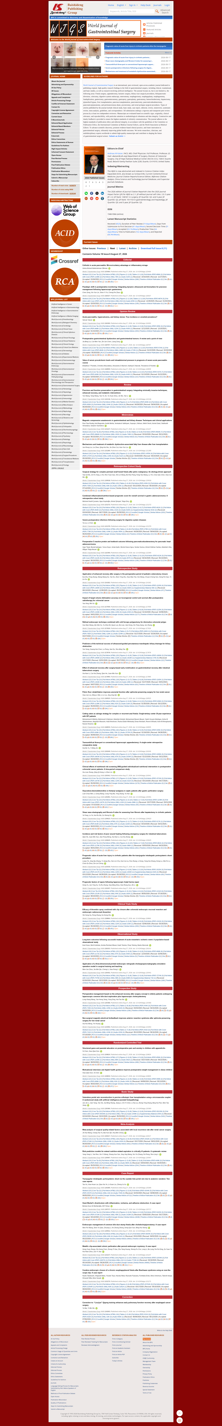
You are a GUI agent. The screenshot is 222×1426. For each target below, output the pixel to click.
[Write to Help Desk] (180, 1420)
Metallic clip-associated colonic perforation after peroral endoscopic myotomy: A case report (119, 1246)
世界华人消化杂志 (58, 468)
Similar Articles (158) (123, 1010)
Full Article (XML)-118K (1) (103, 634)
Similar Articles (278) (131, 826)
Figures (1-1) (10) (126, 348)
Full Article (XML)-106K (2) (112, 558)
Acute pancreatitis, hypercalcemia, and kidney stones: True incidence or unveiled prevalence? (119, 317)
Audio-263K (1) (127, 894)
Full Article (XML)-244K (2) (103, 404)
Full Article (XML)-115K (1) (112, 872)
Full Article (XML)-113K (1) (111, 329)
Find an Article (117, 1351)
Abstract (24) (86, 299)
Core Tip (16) (97, 701)
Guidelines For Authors (60, 145)
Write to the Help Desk (164, 1330)
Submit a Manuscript (60, 178)
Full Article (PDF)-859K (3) (153, 1057)
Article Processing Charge (61, 100)
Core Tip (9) (96, 1160)
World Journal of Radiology (61, 439)
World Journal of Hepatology (61, 392)
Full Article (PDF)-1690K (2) (154, 655)
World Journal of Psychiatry (61, 436)
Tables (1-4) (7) (138, 507)
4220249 (73, 193)
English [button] (120, 5)
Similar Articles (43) (123, 407)
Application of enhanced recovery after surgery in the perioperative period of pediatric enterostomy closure (125, 574)
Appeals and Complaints (61, 97)
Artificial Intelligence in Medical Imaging (65, 316)
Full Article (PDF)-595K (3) (153, 326)
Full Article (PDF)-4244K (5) (142, 1191)
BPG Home (146, 1349)
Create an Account (57, 1361)
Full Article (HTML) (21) (111, 821)
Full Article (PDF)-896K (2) (153, 274)
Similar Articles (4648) (124, 1289)
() (170, 279)
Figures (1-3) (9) (125, 730)
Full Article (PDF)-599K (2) (153, 1079)
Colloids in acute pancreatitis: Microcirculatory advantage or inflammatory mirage (115, 265)
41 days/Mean (139, 226)
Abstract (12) (86, 274)
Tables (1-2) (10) (138, 372)
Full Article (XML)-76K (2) (117, 1114)
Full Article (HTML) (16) (111, 348)
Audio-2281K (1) (120, 1287)
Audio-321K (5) (128, 781)
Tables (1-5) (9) (138, 730)
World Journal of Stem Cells (61, 449)
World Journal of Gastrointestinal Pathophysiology (63, 375)
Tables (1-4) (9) (138, 821)
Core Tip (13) (97, 348)
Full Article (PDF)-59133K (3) (154, 1111)
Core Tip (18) (97, 1234)
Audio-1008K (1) (133, 1114)
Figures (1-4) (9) (125, 655)
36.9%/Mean (113, 234)
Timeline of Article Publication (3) (142, 488)
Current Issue (57, 116)
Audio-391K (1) (127, 1060)
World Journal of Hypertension (62, 395)
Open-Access (56, 155)
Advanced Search (165, 11)
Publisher (146, 1380)
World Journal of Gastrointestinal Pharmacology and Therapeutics (63, 381)
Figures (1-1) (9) (125, 274)
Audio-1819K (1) (128, 658)
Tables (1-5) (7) (125, 631)
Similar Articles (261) (131, 848)
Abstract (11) (86, 631)
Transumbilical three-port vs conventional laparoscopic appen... (129, 64)
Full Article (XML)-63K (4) (104, 1236)
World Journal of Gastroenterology (63, 360)
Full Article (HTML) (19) (111, 680)
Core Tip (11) (97, 274)
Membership (147, 1364)
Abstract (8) (86, 891)
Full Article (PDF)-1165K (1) (153, 680)
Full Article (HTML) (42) (111, 730)
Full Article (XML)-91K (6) (116, 301)
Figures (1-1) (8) (125, 326)
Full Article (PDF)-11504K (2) (154, 1258)
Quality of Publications (58, 1403)
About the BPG (148, 1342)
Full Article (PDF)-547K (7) (154, 372)
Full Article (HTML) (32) (110, 432)
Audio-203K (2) (128, 612)
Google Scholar (117, 279)
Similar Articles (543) (157, 1116)
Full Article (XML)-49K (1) (112, 1215)
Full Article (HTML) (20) (111, 483)
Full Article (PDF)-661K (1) (153, 507)
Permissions (56, 162)
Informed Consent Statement (63, 152)
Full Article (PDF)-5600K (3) (143, 1234)
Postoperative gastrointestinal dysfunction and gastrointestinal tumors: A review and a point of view (122, 339)
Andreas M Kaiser (115, 153)
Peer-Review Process (59, 158)
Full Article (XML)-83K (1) (111, 1163)
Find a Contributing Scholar (121, 1342)
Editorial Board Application (62, 123)
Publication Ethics (58, 168)
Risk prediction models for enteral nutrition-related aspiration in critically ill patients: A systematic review (124, 1151)
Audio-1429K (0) (127, 1215)
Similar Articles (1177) (132, 614)
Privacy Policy (147, 1374)
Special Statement (149, 1390)
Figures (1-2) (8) (125, 778)
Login (167, 5)
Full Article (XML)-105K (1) (103, 1008)
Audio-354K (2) (127, 954)
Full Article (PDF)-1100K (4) (153, 585)
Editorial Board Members (61, 126)
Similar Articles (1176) (132, 783)
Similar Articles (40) (123, 1319)
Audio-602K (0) (119, 1008)
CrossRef (108, 279)
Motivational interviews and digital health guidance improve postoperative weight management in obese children (127, 1070)
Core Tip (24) (97, 299)
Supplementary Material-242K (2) (146, 872)
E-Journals (55, 136)
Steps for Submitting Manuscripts (64, 174)
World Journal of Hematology (61, 389)
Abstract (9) (86, 1258)
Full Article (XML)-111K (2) (112, 682)
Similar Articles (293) (131, 926)
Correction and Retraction (61, 113)
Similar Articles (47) (157, 590)
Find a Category (117, 1339)
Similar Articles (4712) (124, 1195)
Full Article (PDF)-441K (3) (141, 1030)
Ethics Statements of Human (62, 142)
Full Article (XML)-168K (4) (116, 350)
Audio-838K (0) (127, 978)
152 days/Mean (142, 232)
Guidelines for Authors (58, 1380)
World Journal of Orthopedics (62, 426)
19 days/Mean (150, 224)
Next (112, 248)
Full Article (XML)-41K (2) (104, 1193)
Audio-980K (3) (126, 1163)
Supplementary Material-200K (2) (151, 1114)
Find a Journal (116, 1345)
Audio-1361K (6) (119, 404)
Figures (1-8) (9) (125, 1139)
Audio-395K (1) (119, 531)
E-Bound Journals (58, 120)
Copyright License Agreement (63, 110)
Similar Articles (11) (131, 706)
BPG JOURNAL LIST (59, 299)
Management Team (149, 1361)
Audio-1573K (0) (126, 732)
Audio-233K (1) (127, 924)
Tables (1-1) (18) (139, 299)
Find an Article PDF (118, 1354)
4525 (118, 224)
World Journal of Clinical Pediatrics (63, 341)
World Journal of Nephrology (61, 411)
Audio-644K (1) (127, 374)
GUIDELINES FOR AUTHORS (96, 76)
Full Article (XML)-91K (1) (111, 1081)
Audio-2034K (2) (127, 757)
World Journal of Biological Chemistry (64, 322)
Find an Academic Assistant (121, 1348)
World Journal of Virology (60, 465)
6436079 (73, 185)
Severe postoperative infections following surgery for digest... (128, 68)
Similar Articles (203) (157, 512)
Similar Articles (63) (131, 684)
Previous (101, 248)
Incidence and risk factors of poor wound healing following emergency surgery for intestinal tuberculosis (124, 834)
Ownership (146, 1368)
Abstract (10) (86, 483)
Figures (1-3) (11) (125, 891)
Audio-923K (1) (127, 510)
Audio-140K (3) (126, 1081)
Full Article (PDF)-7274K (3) (154, 975)
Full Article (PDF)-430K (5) (141, 483)
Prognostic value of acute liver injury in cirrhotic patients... (127, 57)
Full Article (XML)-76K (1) (111, 732)
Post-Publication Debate (61, 165)
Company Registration (150, 1352)
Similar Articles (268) (131, 279)
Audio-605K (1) (131, 301)
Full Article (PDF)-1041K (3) (154, 921)
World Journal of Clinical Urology (63, 344)
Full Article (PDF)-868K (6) (153, 951)
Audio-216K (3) (127, 704)
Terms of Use (147, 1393)
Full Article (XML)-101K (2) (111, 510)
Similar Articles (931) (123, 1144)
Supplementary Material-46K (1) (145, 588)
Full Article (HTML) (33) (111, 556)
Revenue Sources (148, 1386)
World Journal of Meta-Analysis (62, 405)
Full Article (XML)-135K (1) (112, 588)
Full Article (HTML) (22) (111, 585)
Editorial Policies (58, 129)
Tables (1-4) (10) (138, 701)
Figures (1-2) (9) (125, 372)
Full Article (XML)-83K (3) (103, 486)
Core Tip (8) (96, 432)
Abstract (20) (86, 821)
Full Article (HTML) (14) (111, 326)
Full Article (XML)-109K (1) (103, 531)
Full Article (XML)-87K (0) (112, 757)
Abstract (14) (86, 348)
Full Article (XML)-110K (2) (112, 924)
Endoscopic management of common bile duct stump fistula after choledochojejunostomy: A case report (124, 1225)
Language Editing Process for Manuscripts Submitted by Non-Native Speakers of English (64, 1388)
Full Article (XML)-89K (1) (111, 1060)
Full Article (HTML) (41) (111, 299)
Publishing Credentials (150, 1383)
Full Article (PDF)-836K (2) (154, 701)
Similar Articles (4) (122, 534)
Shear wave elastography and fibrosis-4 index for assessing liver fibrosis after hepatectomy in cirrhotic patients (126, 812)
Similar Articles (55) (132, 805)
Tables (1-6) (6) (137, 891)
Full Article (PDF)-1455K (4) (142, 453)
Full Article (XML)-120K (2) (117, 802)
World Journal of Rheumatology (62, 446)
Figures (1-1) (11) (126, 453)
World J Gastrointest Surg (91, 272)
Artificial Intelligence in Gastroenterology (65, 307)
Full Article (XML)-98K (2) (112, 978)
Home (111, 5)
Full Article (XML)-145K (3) (112, 612)
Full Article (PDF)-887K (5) (155, 299)
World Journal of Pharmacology (62, 433)
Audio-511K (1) (120, 456)
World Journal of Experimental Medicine (65, 357)
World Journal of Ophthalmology (63, 423)
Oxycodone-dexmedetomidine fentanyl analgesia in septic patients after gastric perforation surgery (122, 791)
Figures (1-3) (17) (126, 1234)
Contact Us (56, 107)
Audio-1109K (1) (119, 634)
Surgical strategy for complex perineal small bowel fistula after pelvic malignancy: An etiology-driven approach (126, 472)
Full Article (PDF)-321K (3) (141, 1314)
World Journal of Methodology (62, 408)
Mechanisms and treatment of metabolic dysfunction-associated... (130, 71)
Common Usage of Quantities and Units (64, 1351)
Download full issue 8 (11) (154, 248)
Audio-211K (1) (119, 1236)
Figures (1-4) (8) (125, 869)
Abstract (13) (86, 326)
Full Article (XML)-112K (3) (111, 374)
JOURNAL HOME (58, 76)
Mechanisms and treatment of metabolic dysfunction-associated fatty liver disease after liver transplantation (125, 444)
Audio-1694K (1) (128, 872)
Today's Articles (117, 1361)
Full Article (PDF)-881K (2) (154, 843)
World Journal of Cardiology (61, 326)
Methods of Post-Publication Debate (63, 1393)
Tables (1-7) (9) (138, 800)
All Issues (55, 91)
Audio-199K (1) (127, 682)
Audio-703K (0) (119, 1193)
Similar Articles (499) (131, 1062)
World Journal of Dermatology (62, 350)
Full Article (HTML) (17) (111, 778)
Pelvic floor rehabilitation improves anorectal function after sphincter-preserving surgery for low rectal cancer (126, 692)
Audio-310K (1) (127, 277)
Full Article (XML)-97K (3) (111, 954)
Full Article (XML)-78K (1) (111, 277)
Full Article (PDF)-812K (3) (154, 556)
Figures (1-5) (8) (125, 1111)
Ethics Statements (57, 1377)
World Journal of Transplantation (63, 462)
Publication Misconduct (61, 171)
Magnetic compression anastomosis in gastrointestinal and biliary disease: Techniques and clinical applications (127, 420)
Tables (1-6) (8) (125, 529)
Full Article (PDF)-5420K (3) (153, 1212)
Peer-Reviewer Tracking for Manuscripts (94, 1342)
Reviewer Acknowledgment (90, 1345)
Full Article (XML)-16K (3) (103, 1317)
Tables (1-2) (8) (138, 326)
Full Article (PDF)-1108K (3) (154, 800)
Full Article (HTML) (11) (111, 701)
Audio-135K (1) (118, 486)
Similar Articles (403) (131, 331)
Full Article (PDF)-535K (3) (153, 730)
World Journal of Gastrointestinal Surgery (66, 385)
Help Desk (145, 5)
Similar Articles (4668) (142, 1263)
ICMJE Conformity (148, 1358)
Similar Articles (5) (130, 437)
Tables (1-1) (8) (137, 1258)
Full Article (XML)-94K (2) (112, 894)
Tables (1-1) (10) (139, 348)
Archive (133, 248)
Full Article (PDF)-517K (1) (153, 821)
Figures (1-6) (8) (125, 1284)
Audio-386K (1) (127, 845)
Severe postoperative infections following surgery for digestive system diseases (114, 520)
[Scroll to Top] (180, 1413)
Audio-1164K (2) (126, 824)
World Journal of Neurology (61, 414)
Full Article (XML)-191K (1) (112, 434)
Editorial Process (58, 133)
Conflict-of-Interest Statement (63, 104)
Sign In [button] (132, 5)
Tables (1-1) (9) (137, 274)
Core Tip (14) (97, 453)
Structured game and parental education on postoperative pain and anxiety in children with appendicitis (123, 1048)
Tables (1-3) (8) (137, 754)
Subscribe (55, 181)
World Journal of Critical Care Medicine (65, 347)
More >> (168, 52)
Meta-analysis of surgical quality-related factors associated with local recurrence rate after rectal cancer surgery (126, 1130)
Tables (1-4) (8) (125, 483)
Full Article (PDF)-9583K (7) (153, 432)
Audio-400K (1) (127, 329)
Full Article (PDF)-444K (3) (141, 1006)
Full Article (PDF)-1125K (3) (153, 610)
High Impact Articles (59, 149)
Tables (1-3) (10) (138, 556)
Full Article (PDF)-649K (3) (153, 1160)
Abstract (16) (86, 951)
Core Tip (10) (97, 402)
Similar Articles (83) (157, 874)
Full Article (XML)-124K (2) (112, 781)
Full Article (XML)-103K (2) (103, 1032)
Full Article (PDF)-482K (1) (141, 631)
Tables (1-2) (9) (137, 869)
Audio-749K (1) (128, 434)
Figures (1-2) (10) (126, 800)
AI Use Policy (56, 88)
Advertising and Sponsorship (63, 84)
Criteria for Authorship (58, 1364)
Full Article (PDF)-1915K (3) (153, 869)
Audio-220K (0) (119, 1032)
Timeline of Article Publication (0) (151, 279)
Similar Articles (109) (131, 303)
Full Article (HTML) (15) (111, 274)
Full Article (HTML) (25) (111, 453)
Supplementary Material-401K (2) (145, 510)
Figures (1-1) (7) (125, 402)
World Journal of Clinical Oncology (63, 338)
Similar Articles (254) (131, 1165)
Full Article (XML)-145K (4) (104, 456)
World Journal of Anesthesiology (62, 319)
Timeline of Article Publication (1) (151, 560)
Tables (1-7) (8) (138, 843)
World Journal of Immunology (62, 398)
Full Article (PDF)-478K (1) (141, 529)
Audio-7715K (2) (133, 1260)
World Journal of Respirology (61, 442)
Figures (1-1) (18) (126, 299)
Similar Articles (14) (131, 377)
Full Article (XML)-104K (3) (112, 845)
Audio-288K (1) (132, 802)
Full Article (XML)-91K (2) (111, 704)
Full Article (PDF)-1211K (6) (153, 891)
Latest (122, 248)
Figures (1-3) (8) (125, 556)
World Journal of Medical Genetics (63, 402)
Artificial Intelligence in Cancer (62, 304)
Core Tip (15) (97, 326)
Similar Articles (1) (131, 353)
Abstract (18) (86, 1234)
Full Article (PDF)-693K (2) (142, 402)
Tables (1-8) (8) (138, 610)
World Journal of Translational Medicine (65, 458)
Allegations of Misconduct (61, 94)
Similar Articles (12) (157, 660)
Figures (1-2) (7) (125, 680)
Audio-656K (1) (118, 1317)
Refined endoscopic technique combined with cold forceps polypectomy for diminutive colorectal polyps (124, 622)
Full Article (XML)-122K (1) (112, 658)
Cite (165, 279)
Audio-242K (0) (120, 1141)
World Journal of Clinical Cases (62, 329)
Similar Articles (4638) (132, 1217)
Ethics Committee (58, 139)
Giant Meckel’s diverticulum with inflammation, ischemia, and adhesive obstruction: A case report (121, 1203)
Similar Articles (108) (131, 560)
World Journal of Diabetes (60, 354)
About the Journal (58, 81)
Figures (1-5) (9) (125, 432)
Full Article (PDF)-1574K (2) (153, 778)
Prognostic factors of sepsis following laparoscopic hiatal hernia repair (110, 882)
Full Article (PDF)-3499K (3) (153, 754)
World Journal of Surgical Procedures (64, 455)
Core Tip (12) (97, 778)
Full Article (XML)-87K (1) (111, 824)
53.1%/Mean (132, 229)
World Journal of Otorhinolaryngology (65, 430)
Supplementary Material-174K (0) (147, 658)
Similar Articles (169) (157, 980)
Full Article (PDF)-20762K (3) (143, 1284)
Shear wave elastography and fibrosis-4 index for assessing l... (128, 61)
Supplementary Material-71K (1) (144, 978)
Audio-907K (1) (127, 558)
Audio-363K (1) (128, 588)
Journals (157, 5)
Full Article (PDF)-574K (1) (155, 348)
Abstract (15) (86, 507)
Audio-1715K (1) (132, 350)
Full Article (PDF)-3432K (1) (142, 1139)
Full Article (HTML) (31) (111, 1234)
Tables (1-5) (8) (137, 432)
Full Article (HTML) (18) (111, 372)
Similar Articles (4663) (124, 1239)
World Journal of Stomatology (62, 452)
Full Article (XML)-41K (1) (117, 1260)
